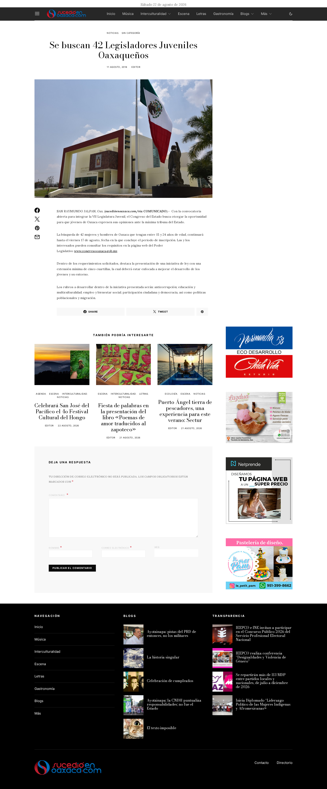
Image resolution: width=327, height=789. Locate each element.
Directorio (285, 763)
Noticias (112, 33)
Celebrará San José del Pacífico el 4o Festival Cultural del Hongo (61, 411)
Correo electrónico (116, 547)
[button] (291, 14)
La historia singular (163, 657)
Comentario (57, 495)
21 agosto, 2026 (129, 437)
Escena (183, 14)
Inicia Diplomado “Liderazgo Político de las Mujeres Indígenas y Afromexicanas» (263, 704)
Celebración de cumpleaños (170, 680)
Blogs (244, 14)
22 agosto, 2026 (68, 425)
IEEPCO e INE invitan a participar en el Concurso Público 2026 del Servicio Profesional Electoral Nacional (264, 633)
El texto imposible (161, 728)
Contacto (261, 763)
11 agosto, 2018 (117, 67)
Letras (201, 14)
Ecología (171, 393)
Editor (135, 67)
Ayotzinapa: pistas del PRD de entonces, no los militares (171, 633)
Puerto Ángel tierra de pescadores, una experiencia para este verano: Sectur (185, 411)
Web (157, 547)
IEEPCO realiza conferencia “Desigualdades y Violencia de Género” (261, 657)
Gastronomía (223, 14)
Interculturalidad (153, 14)
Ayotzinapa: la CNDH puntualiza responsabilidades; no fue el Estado (174, 704)
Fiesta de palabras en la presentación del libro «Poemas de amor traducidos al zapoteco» (123, 417)
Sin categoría (131, 33)
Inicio (111, 14)
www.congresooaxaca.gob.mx (95, 251)
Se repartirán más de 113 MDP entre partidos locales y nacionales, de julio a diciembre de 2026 (262, 680)
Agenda (41, 393)
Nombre (55, 547)
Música (127, 14)
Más (264, 14)
